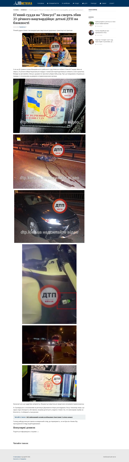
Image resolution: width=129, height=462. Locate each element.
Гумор (103, 3)
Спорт (112, 3)
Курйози (66, 3)
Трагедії (94, 3)
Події (77, 3)
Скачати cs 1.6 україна (19, 459)
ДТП (85, 3)
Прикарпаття (54, 3)
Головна (40, 3)
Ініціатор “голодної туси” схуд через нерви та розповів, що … (104, 40)
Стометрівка (17, 457)
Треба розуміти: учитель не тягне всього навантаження (105, 22)
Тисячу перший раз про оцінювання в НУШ (102, 31)
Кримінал (24, 10)
